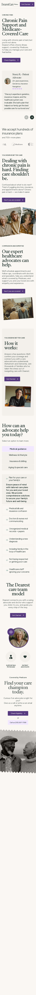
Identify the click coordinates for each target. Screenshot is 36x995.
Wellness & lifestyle (18, 455)
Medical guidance (18, 449)
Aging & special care (18, 467)
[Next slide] (32, 117)
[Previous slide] (26, 117)
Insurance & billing (18, 461)
